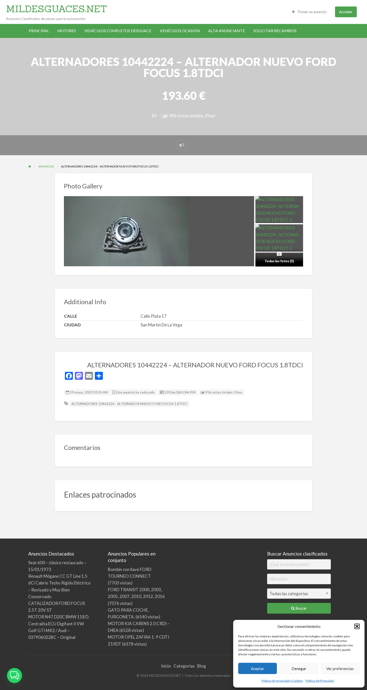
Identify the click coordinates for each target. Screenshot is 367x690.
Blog (201, 666)
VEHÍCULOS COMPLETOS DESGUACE (117, 30)
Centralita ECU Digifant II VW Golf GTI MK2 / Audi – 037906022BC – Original (56, 630)
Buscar (301, 608)
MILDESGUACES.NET (56, 9)
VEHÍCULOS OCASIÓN (180, 30)
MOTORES (66, 30)
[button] (357, 626)
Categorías (184, 666)
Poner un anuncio (312, 11)
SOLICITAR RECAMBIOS (275, 30)
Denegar (299, 668)
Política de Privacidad (320, 681)
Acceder (346, 11)
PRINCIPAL (39, 30)
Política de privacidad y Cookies (282, 681)
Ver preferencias (340, 668)
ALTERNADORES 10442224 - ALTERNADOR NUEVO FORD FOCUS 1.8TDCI (129, 404)
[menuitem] (309, 11)
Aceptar (257, 668)
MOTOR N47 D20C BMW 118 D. (58, 616)
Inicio (166, 666)
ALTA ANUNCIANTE (226, 30)
